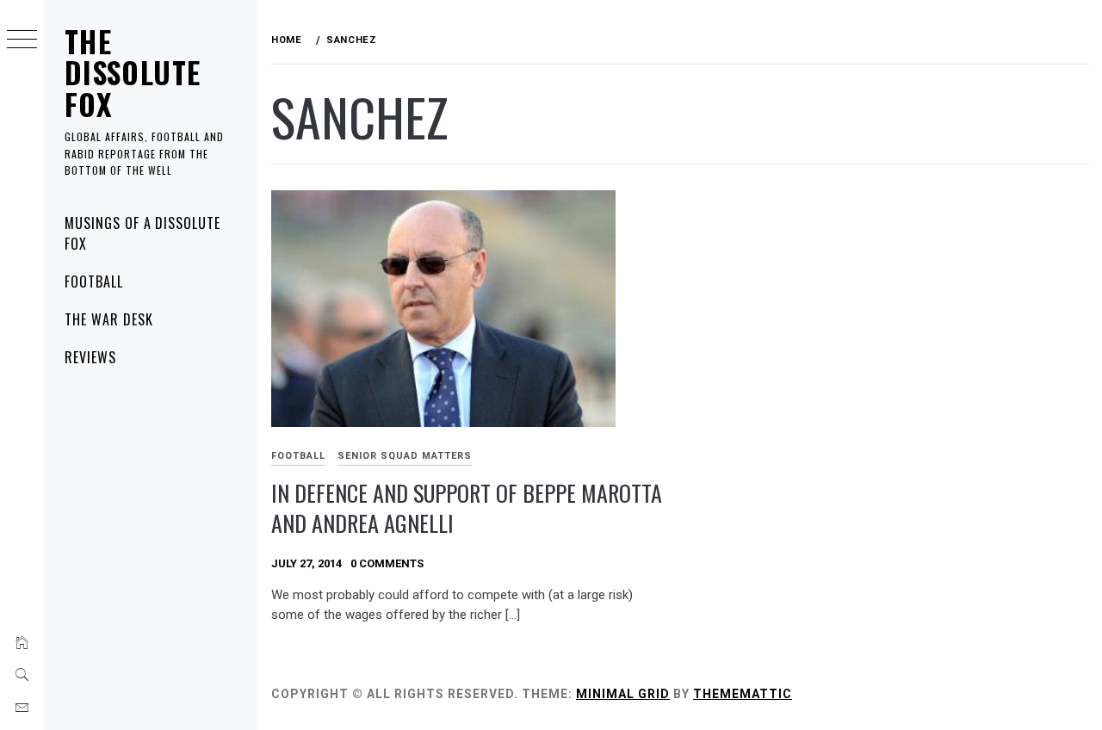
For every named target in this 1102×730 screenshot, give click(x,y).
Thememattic (742, 694)
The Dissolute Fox (133, 72)
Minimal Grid (623, 694)
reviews (90, 357)
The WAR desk (109, 319)
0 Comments (387, 563)
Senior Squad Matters (404, 455)
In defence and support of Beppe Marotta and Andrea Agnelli (466, 508)
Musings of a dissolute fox (142, 233)
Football (94, 281)
